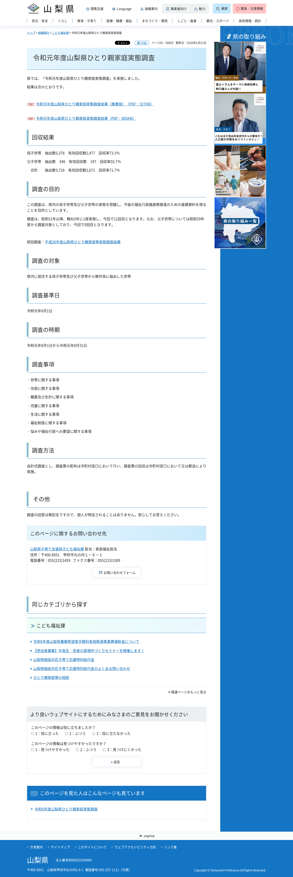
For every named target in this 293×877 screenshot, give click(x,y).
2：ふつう (77, 733)
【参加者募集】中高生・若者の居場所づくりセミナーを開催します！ (89, 650)
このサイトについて (92, 847)
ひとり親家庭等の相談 (51, 677)
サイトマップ (60, 847)
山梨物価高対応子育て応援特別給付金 (63, 659)
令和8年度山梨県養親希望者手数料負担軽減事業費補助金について (86, 641)
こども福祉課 (60, 33)
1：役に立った (47, 733)
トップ (31, 33)
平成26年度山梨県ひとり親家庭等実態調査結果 (83, 242)
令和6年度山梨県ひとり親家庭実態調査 (66, 809)
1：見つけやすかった (52, 749)
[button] (95, 9)
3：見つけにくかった (124, 749)
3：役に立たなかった (113, 733)
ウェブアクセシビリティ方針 (135, 847)
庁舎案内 (36, 847)
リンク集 (170, 847)
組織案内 (43, 33)
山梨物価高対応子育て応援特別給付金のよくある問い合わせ (81, 668)
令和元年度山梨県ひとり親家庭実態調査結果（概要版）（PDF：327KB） (95, 104)
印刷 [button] (144, 43)
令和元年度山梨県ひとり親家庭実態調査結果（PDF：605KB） (86, 118)
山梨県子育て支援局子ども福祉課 (57, 549)
